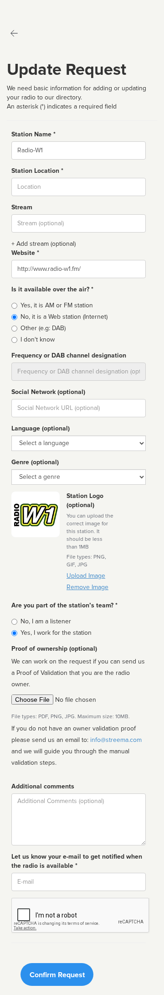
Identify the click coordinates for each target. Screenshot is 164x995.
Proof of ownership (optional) (54, 649)
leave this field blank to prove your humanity (34, 8)
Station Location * (37, 171)
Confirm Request (57, 974)
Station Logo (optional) (85, 500)
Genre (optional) (35, 462)
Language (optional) (40, 428)
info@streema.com (116, 740)
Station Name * (33, 134)
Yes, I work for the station (56, 633)
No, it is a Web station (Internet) (64, 317)
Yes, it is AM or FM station (56, 305)
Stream (21, 207)
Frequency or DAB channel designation (68, 355)
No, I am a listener (45, 621)
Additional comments (42, 786)
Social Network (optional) (48, 392)
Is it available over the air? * (52, 289)
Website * (25, 253)
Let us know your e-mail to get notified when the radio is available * (76, 861)
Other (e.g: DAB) (43, 328)
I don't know (37, 339)
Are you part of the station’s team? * (64, 605)
